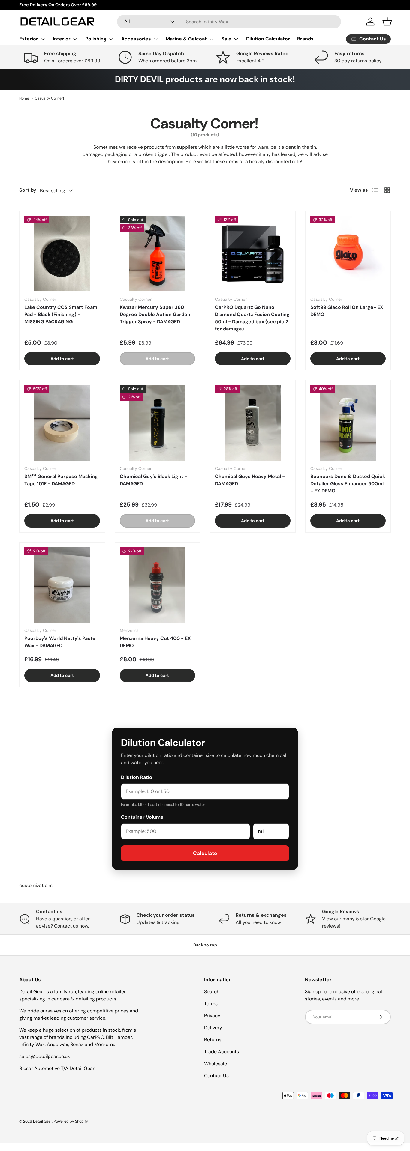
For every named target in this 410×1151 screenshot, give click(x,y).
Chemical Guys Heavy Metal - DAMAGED (250, 480)
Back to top (205, 945)
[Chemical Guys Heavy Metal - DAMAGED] (253, 423)
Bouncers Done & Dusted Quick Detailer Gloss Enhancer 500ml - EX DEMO (347, 483)
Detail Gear (42, 1121)
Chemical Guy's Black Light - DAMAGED (153, 480)
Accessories (136, 39)
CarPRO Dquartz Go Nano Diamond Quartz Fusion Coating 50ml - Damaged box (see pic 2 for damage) (252, 318)
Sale (226, 39)
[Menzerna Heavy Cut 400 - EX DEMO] (157, 585)
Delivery (213, 1027)
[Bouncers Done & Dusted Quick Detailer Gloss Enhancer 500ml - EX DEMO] (348, 423)
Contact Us (216, 1075)
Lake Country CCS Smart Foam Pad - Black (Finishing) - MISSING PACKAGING (60, 314)
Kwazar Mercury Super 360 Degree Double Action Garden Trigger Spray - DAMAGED (155, 314)
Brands (305, 39)
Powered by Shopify (71, 1121)
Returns (212, 1039)
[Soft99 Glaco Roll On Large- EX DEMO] (348, 253)
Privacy (212, 1015)
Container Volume (142, 817)
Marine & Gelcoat (186, 39)
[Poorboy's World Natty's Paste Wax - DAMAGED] (62, 585)
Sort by (27, 190)
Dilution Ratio (136, 777)
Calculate (205, 853)
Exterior (28, 39)
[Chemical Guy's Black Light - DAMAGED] (157, 423)
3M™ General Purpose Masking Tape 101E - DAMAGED (61, 480)
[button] (387, 21)
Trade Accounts (221, 1051)
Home (24, 98)
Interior (62, 39)
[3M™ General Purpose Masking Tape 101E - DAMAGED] (62, 423)
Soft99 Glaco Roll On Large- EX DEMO (346, 311)
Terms (211, 1003)
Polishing (96, 39)
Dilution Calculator (268, 39)
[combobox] (229, 21)
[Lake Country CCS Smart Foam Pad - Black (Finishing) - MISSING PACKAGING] (62, 253)
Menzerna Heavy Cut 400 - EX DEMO (155, 642)
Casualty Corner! (49, 98)
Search (211, 991)
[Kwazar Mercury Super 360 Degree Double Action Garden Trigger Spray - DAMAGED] (157, 253)
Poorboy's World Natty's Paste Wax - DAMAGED (59, 642)
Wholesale (215, 1063)
